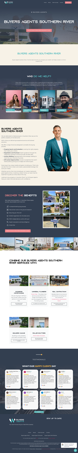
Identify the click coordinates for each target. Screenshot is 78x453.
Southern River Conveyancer (19, 304)
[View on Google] (7, 372)
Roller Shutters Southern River (39, 339)
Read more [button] (8, 384)
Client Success (55, 2)
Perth (37, 438)
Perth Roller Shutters (39, 335)
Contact (61, 2)
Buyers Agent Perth (25, 435)
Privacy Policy (32, 448)
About (49, 2)
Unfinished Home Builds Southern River (59, 304)
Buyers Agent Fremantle (37, 435)
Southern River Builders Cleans (19, 340)
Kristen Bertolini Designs (61, 448)
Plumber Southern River (39, 303)
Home (45, 2)
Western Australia (51, 438)
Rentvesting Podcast (46, 448)
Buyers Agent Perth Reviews (51, 435)
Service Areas (38, 448)
